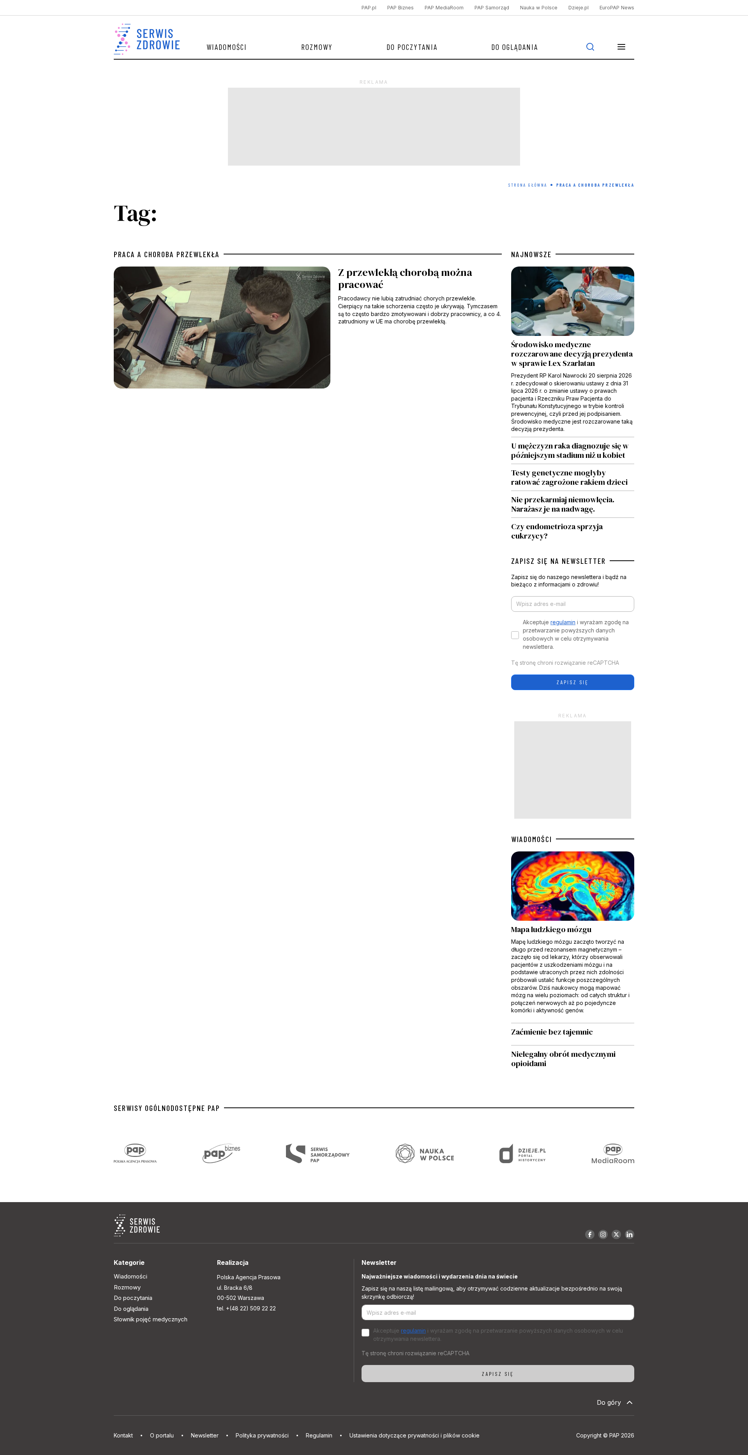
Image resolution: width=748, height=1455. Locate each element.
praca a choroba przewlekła (167, 254)
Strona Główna (527, 184)
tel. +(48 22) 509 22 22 (246, 1308)
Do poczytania (412, 46)
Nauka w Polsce (538, 8)
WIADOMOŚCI (531, 839)
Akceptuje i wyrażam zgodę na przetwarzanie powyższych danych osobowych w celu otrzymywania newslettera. (576, 634)
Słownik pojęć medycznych (150, 1319)
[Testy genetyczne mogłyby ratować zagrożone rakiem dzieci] (572, 477)
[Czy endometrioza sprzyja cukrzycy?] (572, 529)
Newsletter (205, 1435)
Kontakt (123, 1435)
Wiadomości (226, 46)
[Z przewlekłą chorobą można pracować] (308, 329)
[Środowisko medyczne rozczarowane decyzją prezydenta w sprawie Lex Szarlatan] (572, 352)
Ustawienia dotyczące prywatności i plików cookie (414, 1435)
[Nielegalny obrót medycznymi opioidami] (572, 1058)
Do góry (609, 1402)
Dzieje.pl (578, 8)
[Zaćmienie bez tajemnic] (572, 1034)
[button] (621, 47)
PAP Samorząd (492, 8)
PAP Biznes (400, 8)
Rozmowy (317, 46)
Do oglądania (514, 46)
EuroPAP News (617, 8)
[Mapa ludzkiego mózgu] (572, 937)
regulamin (562, 622)
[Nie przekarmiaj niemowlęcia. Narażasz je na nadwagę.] (572, 504)
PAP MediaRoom (444, 8)
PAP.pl (369, 8)
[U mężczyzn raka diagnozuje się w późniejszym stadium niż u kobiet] (572, 450)
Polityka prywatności (262, 1435)
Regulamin (319, 1435)
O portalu (162, 1435)
